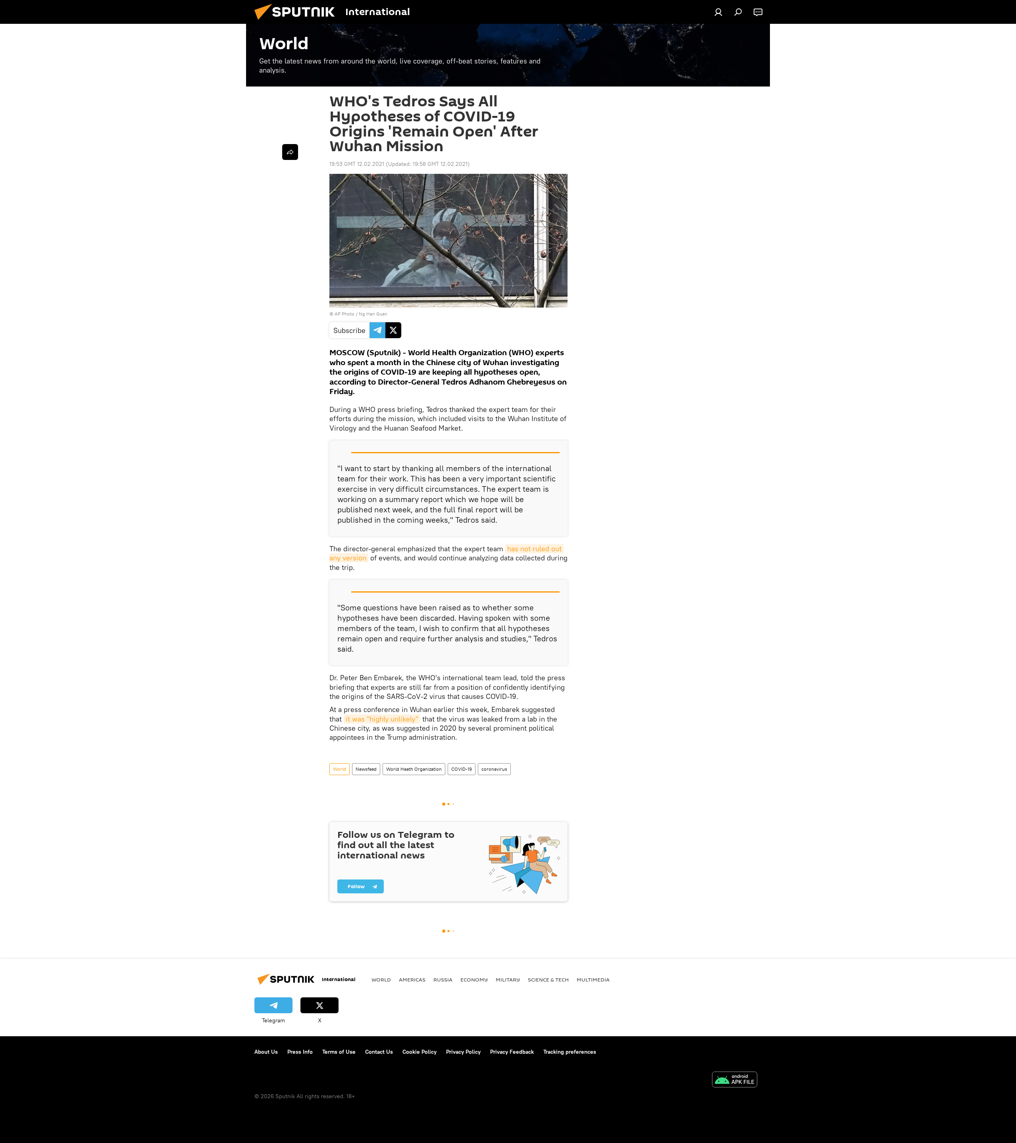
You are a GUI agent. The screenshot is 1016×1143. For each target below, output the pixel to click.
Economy (474, 979)
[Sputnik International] (297, 21)
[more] (290, 152)
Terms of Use (339, 1051)
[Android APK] (735, 1080)
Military (508, 979)
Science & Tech (548, 979)
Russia (442, 979)
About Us (266, 1051)
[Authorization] (718, 12)
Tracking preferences (569, 1051)
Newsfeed (366, 769)
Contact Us (379, 1051)
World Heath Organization (414, 769)
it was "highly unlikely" (382, 719)
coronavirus (494, 769)
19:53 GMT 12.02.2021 (356, 163)
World (339, 769)
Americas (412, 979)
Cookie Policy (419, 1051)
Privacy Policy (463, 1051)
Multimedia (593, 979)
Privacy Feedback (512, 1051)
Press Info (300, 1051)
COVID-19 (461, 769)
